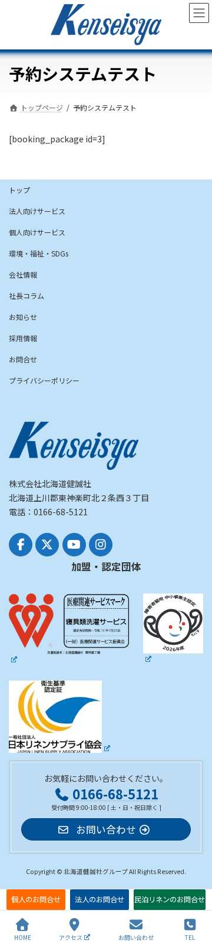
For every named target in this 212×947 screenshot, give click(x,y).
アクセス (70, 937)
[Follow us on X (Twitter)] (47, 544)
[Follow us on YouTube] (74, 544)
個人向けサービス (37, 232)
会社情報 (23, 274)
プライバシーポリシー (44, 380)
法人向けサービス (37, 211)
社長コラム (26, 296)
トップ (19, 190)
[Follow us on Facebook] (20, 544)
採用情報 (23, 338)
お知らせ (23, 317)
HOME (22, 937)
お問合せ (23, 359)
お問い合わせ (136, 937)
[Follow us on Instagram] (100, 544)
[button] (35, 899)
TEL (190, 937)
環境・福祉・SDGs (38, 253)
